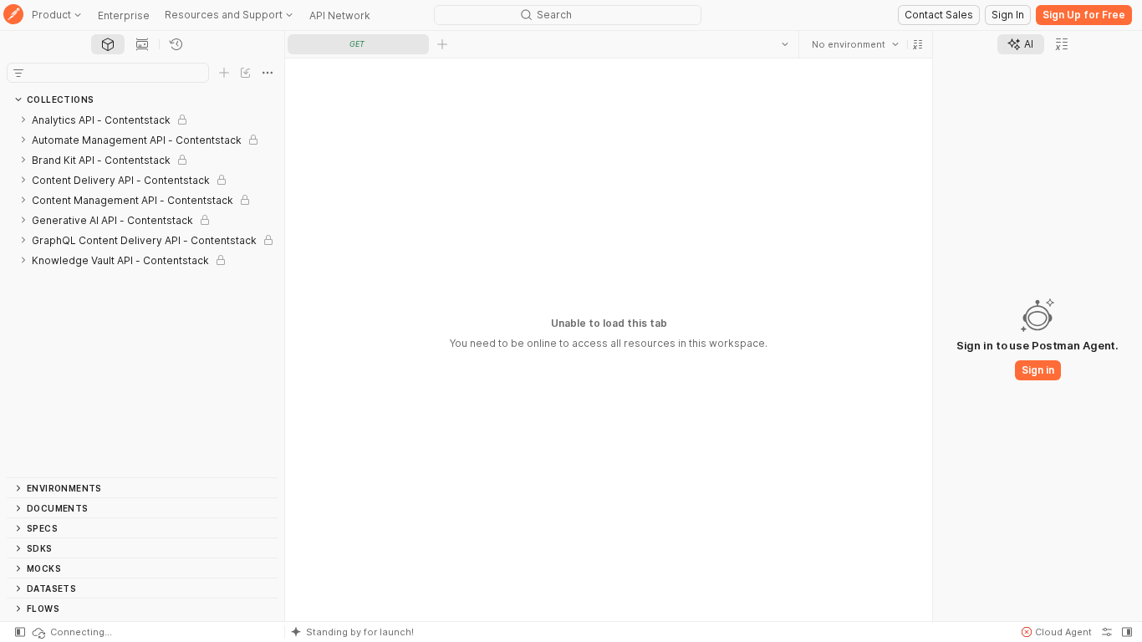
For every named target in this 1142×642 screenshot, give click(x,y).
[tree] (142, 293)
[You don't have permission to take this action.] (442, 44)
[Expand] (23, 119)
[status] (71, 632)
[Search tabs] (785, 44)
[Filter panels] (18, 72)
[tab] (108, 44)
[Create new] (224, 73)
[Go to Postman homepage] (13, 15)
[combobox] (855, 44)
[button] (918, 44)
